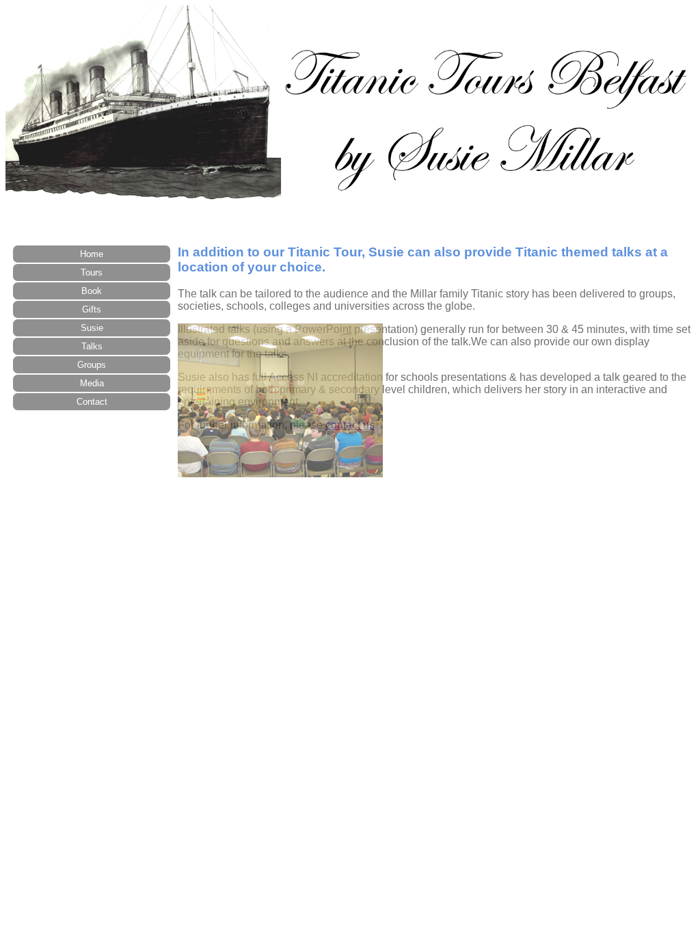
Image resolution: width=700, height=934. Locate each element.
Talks (92, 346)
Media (92, 383)
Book (91, 291)
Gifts (91, 309)
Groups (91, 365)
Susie (92, 328)
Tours (92, 272)
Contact (92, 402)
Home (91, 254)
